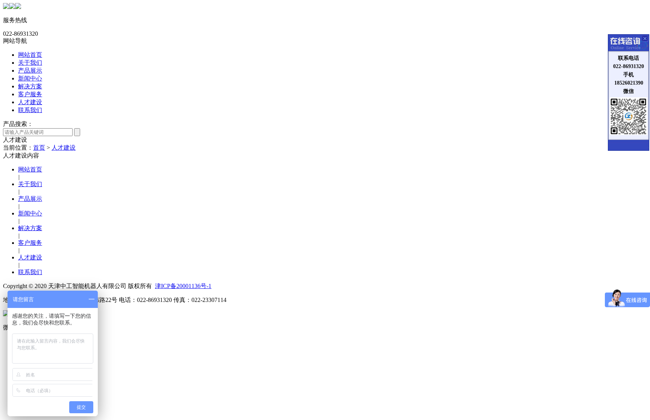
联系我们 (30, 110)
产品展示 (30, 70)
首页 (39, 147)
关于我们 (30, 62)
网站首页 (30, 55)
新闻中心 (30, 78)
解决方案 (30, 86)
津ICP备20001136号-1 (183, 286)
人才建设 (30, 102)
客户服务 (30, 94)
